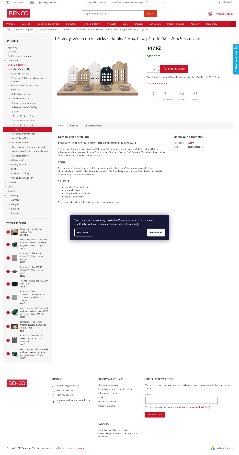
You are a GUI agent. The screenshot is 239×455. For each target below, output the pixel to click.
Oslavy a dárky (18, 164)
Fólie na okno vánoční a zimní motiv (29, 147)
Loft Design (13, 195)
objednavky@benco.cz (68, 385)
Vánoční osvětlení (20, 138)
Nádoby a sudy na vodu (19, 56)
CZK (215, 2)
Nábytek (12, 182)
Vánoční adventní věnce (23, 133)
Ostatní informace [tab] (93, 125)
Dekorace (16, 213)
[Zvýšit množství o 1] (158, 67)
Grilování (12, 191)
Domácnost (13, 60)
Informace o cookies (108, 393)
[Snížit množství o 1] (158, 71)
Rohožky (15, 89)
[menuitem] (11, 24)
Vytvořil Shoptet (225, 448)
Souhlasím (156, 232)
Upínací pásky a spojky (22, 178)
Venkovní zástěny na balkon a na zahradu (27, 80)
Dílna (10, 186)
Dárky (15, 111)
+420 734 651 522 (65, 390)
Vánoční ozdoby (20, 142)
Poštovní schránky (20, 173)
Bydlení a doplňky (16, 65)
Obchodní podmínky (95, 2)
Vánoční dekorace (20, 98)
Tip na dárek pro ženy (23, 116)
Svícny (15, 129)
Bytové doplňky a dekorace (24, 85)
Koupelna (16, 208)
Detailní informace (156, 83)
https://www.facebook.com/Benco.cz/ (74, 402)
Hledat (151, 13)
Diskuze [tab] (74, 125)
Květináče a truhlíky (21, 69)
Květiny (15, 169)
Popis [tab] (61, 125)
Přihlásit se (155, 414)
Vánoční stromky (20, 156)
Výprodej (12, 47)
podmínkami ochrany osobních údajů (192, 407)
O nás (101, 397)
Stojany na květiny (20, 73)
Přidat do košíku (176, 68)
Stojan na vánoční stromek (25, 103)
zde (137, 224)
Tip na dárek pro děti (23, 120)
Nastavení (83, 232)
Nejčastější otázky (107, 401)
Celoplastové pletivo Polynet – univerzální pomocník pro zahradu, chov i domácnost (118, 433)
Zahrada (12, 51)
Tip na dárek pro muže (24, 125)
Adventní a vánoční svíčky (24, 107)
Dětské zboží (17, 160)
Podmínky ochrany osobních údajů (129, 2)
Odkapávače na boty (21, 94)
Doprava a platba (106, 406)
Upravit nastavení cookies (71, 448)
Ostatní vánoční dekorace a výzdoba (30, 151)
